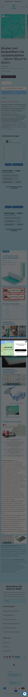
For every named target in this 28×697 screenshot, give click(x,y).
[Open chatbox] (25, 694)
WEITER (20, 350)
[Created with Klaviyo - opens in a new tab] (14, 356)
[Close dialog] (26, 341)
